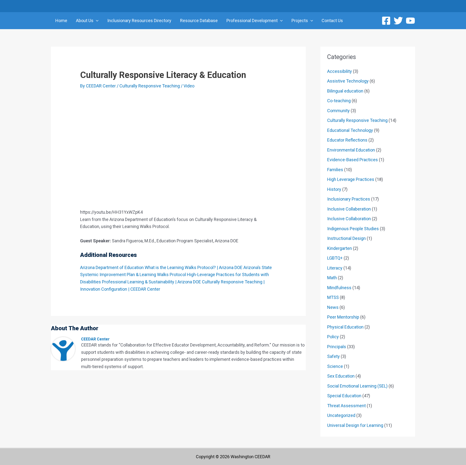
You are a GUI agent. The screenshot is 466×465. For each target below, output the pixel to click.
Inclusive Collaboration (349, 218)
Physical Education (345, 327)
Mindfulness (339, 287)
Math (332, 277)
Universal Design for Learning (355, 425)
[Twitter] (398, 20)
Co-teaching (339, 100)
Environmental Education (351, 149)
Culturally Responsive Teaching (149, 85)
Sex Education (341, 376)
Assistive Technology (348, 81)
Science (335, 366)
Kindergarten (339, 248)
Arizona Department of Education (112, 267)
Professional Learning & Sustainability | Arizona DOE (151, 281)
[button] (96, 20)
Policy (333, 336)
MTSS (333, 297)
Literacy (334, 268)
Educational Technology (350, 130)
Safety (333, 356)
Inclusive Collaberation (349, 208)
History (334, 189)
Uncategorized (341, 415)
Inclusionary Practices (348, 199)
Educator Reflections (347, 140)
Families (335, 169)
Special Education (344, 395)
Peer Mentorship (343, 317)
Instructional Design (346, 238)
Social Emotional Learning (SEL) (357, 386)
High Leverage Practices (350, 179)
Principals (336, 346)
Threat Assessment (346, 405)
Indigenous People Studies (353, 228)
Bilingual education (345, 90)
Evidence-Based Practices (352, 159)
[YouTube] (410, 20)
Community (338, 110)
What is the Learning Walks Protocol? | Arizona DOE (193, 267)
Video (188, 85)
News (333, 307)
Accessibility (339, 71)
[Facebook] (386, 20)
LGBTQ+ (335, 258)
